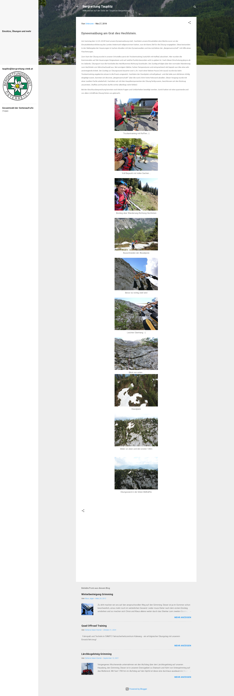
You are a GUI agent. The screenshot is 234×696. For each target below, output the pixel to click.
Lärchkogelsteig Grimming (96, 654)
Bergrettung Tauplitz (97, 6)
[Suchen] (194, 7)
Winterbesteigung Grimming (97, 594)
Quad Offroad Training (94, 625)
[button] (189, 23)
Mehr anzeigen (182, 617)
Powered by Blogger (138, 689)
